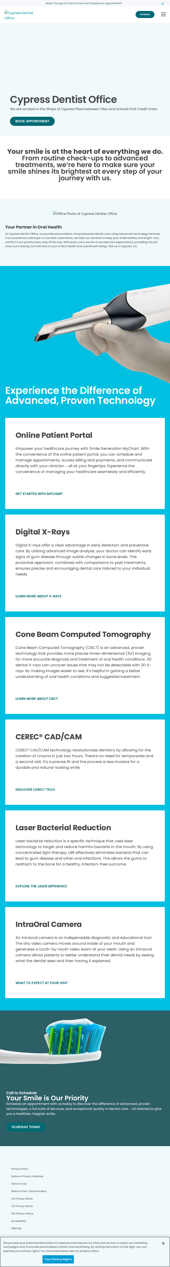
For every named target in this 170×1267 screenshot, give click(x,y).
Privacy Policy (19, 1169)
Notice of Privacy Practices (27, 1176)
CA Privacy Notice (22, 1198)
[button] (163, 14)
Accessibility (18, 1221)
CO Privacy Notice (22, 1206)
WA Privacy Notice (22, 1213)
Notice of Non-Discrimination (29, 1191)
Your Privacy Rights (58, 1259)
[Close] (163, 1243)
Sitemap (16, 1228)
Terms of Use (19, 1183)
